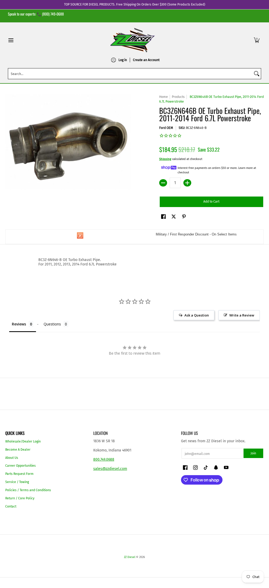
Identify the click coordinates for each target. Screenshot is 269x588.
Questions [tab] (52, 323)
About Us (11, 458)
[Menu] (10, 40)
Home (163, 97)
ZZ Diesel (129, 557)
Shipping (165, 159)
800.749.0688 (103, 459)
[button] (256, 40)
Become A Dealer (17, 449)
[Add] (187, 183)
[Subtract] (163, 183)
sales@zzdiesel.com (110, 468)
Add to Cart (211, 201)
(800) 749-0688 (53, 14)
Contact (10, 506)
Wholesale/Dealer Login (23, 441)
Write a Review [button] (241, 315)
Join (253, 453)
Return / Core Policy (19, 498)
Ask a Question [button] (196, 315)
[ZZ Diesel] (132, 40)
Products (178, 97)
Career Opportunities (20, 466)
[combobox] (130, 73)
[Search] (256, 73)
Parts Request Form (19, 474)
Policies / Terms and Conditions (28, 490)
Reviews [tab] (19, 323)
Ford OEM (166, 128)
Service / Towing (17, 482)
